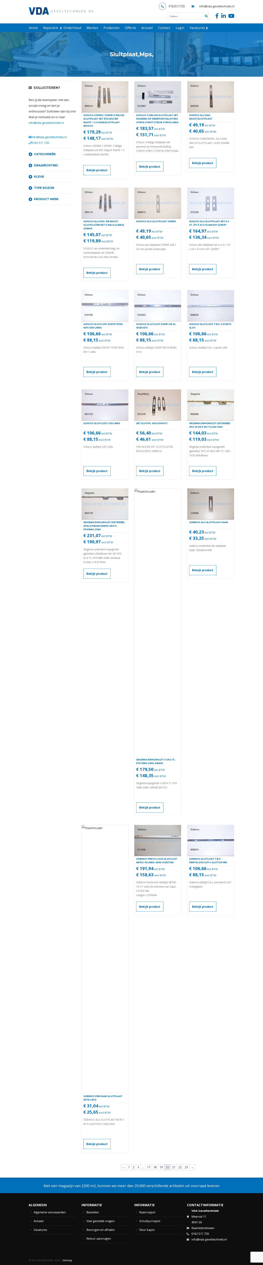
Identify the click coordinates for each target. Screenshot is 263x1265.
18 (155, 1167)
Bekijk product (97, 170)
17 (148, 1167)
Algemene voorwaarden (50, 1212)
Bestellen (92, 1212)
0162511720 (177, 6)
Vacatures (40, 1230)
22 (180, 1167)
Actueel (38, 1221)
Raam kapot (147, 1212)
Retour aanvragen (98, 1239)
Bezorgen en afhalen (100, 1230)
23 (186, 1167)
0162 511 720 (40, 143)
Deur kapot (147, 1230)
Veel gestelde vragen (100, 1221)
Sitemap (67, 1260)
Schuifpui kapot (149, 1221)
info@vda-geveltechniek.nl (216, 6)
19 (161, 1167)
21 (173, 1167)
